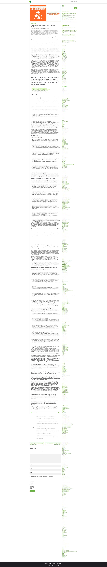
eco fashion (64, 212)
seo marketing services (65, 450)
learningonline (64, 330)
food (63, 245)
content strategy (64, 179)
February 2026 (64, 54)
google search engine (65, 273)
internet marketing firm (65, 302)
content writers (64, 181)
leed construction (64, 331)
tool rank (63, 508)
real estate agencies (65, 397)
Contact (49, 563)
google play (63, 269)
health (63, 282)
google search (64, 271)
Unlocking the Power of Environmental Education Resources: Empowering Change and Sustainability (69, 41)
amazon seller (64, 108)
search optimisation (65, 430)
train (63, 519)
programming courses (65, 392)
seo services (64, 454)
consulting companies (65, 173)
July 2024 (63, 74)
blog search (64, 141)
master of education (65, 350)
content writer (64, 180)
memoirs (63, 356)
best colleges (64, 127)
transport (63, 521)
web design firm (64, 540)
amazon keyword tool (65, 105)
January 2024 (64, 80)
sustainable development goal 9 (40, 433)
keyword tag (64, 322)
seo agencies (64, 435)
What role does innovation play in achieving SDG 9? (39, 91)
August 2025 (64, 60)
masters (63, 351)
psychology (63, 393)
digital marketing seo (65, 200)
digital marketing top (65, 203)
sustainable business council (66, 487)
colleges (63, 163)
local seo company (64, 336)
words (63, 549)
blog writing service (65, 143)
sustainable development (57, 431)
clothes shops (64, 160)
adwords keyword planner (66, 98)
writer (63, 553)
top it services (64, 510)
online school (64, 370)
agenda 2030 (64, 101)
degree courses (64, 187)
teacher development (65, 496)
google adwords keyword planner (67, 260)
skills (63, 471)
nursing (63, 367)
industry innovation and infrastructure (67, 290)
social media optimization (66, 477)
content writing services (65, 184)
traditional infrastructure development (41, 436)
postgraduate (64, 384)
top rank (63, 511)
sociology (63, 478)
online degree (64, 368)
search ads (63, 414)
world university (64, 552)
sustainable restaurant (65, 491)
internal (63, 292)
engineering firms (64, 232)
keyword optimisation (65, 310)
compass (63, 168)
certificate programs (65, 152)
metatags (63, 363)
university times (64, 532)
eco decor (63, 211)
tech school (63, 500)
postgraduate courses (65, 385)
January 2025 (64, 68)
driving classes (64, 206)
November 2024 (64, 70)
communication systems (39, 421)
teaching (63, 499)
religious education (65, 405)
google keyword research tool (66, 266)
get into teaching (64, 252)
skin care (63, 473)
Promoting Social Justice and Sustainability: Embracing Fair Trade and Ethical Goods (69, 31)
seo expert (63, 445)
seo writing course (64, 457)
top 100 (63, 509)
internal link (64, 293)
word (63, 548)
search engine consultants (66, 416)
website (63, 541)
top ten (63, 513)
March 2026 (64, 53)
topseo (63, 514)
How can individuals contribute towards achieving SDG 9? (40, 90)
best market (64, 129)
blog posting (64, 139)
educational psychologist (65, 222)
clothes (63, 159)
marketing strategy (65, 349)
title (62, 506)
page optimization (64, 377)
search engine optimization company (67, 424)
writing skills (64, 556)
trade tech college (64, 518)
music (63, 365)
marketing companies (65, 347)
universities (64, 530)
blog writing (64, 142)
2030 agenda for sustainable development (41, 416)
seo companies (64, 438)
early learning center (65, 209)
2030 (63, 89)
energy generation (56, 423)
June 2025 (63, 62)
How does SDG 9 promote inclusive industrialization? (39, 88)
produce (63, 388)
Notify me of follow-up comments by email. (32, 483)
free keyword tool (64, 248)
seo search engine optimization (66, 453)
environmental (64, 234)
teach (63, 492)
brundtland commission (65, 148)
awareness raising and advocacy (51, 416)
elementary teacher (65, 226)
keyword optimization (65, 311)
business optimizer (65, 151)
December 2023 (64, 81)
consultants (64, 172)
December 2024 (64, 69)
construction (64, 170)
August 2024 (64, 73)
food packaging (64, 246)
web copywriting (64, 539)
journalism (63, 307)
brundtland (64, 147)
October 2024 (64, 71)
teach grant (64, 494)
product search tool (65, 389)
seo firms (63, 447)
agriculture (63, 102)
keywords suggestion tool (65, 325)
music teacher (64, 366)
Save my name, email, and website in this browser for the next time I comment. (42, 476)
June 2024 (63, 75)
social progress (41, 431)
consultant (63, 171)
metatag (63, 362)
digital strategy (64, 205)
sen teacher (64, 433)
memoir (63, 355)
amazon (63, 104)
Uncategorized (64, 527)
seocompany (64, 458)
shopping (63, 469)
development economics (65, 190)
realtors (63, 404)
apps (63, 117)
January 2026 (64, 55)
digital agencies (64, 191)
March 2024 (64, 78)
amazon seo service (65, 109)
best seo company (64, 131)
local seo (63, 335)
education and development (66, 219)
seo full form (64, 448)
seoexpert (63, 459)
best (63, 126)
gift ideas (63, 253)
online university (64, 371)
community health (64, 165)
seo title (63, 455)
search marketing (64, 429)
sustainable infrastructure (48, 433)
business (63, 150)
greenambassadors (65, 27)
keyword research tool (65, 315)
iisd (62, 285)
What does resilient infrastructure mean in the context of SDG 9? (41, 89)
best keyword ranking (65, 128)
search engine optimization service (67, 427)
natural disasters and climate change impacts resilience (43, 428)
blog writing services (65, 144)
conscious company (65, 169)
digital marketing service (65, 201)
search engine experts (65, 417)
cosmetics (63, 186)
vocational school (64, 535)
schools (63, 410)
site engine (63, 470)
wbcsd (63, 536)
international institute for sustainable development (69, 295)
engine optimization (65, 230)
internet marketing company (66, 301)
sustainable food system (65, 490)
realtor (63, 403)
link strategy (64, 334)
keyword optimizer (65, 312)
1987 (63, 88)
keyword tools (64, 324)
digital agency (64, 192)
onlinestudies (64, 372)
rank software (64, 394)
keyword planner (64, 313)
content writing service (65, 183)
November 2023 (64, 82)
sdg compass (64, 412)
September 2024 (64, 72)
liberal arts (63, 332)
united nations (55, 436)
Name (31, 464)
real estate (63, 396)
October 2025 (64, 58)
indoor (63, 286)
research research (64, 407)
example (63, 241)
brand (63, 146)
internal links (64, 294)
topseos (63, 515)
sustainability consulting (65, 486)
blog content (64, 138)
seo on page (64, 452)
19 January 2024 (33, 23)
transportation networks (50, 436)
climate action (64, 158)
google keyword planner (65, 265)
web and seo (64, 537)
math (63, 352)
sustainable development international (67, 488)
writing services (64, 555)
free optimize (64, 249)
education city (64, 220)
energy (63, 227)
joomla (63, 305)
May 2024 (63, 76)
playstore (63, 383)
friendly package (64, 250)
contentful (63, 185)
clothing (63, 161)
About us (46, 563)
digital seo (63, 204)
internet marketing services (66, 303)
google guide (64, 264)
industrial (63, 287)
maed (63, 343)
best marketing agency (65, 130)
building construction (65, 149)
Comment (31, 452)
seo (62, 434)
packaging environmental (65, 375)
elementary (63, 224)
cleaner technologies (39, 418)
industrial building (65, 288)
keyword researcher (65, 316)
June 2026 (63, 50)
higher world (64, 283)
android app (64, 111)
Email (31, 468)
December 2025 (64, 56)
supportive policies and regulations (48, 431)
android (63, 110)
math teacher (64, 353)
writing (63, 554)
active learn (64, 91)
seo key (63, 449)
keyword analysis (64, 308)
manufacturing (64, 344)
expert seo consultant (65, 244)
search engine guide (65, 418)
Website (31, 472)
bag (62, 123)
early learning (64, 208)
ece (62, 210)
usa (62, 533)
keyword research (64, 314)
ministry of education (65, 364)
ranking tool (64, 395)
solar (63, 479)
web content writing (65, 538)
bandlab (63, 124)
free (62, 247)
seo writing (63, 456)
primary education (65, 387)
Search (63, 5)
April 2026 (63, 52)
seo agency (63, 436)
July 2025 (63, 61)
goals (63, 254)
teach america (64, 493)
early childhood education (66, 207)
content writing (64, 182)
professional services (65, 390)
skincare (63, 474)
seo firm (63, 446)
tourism (63, 517)
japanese (63, 304)
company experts (64, 166)
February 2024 (64, 79)
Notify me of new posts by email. (32, 487)
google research (64, 270)
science (63, 411)
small (63, 475)
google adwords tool (65, 262)
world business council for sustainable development (69, 551)
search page (64, 431)
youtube (63, 557)
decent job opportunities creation (47, 421)
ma (62, 342)
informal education (65, 291)
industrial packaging (65, 289)
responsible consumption (65, 408)
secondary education (65, 432)
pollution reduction (53, 428)
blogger (63, 145)
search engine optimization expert (67, 425)
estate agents (64, 240)
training (63, 520)
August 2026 (64, 48)
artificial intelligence (65, 121)
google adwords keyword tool (66, 261)
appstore (63, 118)
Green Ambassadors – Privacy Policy (57, 563)
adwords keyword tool (65, 99)
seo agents (63, 437)
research (63, 406)
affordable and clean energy (66, 100)
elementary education (65, 225)
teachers (63, 498)
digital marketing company (66, 199)
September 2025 (64, 59)
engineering (64, 231)
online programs (64, 369)
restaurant (63, 409)
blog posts (63, 140)
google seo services (65, 274)
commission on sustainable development (68, 164)
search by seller (64, 415)
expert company (64, 243)
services (63, 466)
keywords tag (64, 326)
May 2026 (63, 51)
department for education (66, 188)
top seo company (64, 512)
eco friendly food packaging (66, 213)
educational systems (65, 223)
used (63, 534)
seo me (63, 451)
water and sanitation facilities (40, 438)
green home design (65, 281)
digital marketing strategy (66, 202)
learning (63, 329)
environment (64, 233)
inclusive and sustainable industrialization (41, 426)
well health (63, 547)
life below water (64, 333)
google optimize (64, 268)
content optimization (65, 178)
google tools (64, 275)
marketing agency (64, 346)
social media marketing (65, 476)
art (62, 119)
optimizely (63, 374)
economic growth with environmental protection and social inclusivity (45, 423)
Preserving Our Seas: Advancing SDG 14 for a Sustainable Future (53, 444)
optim (63, 373)
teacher (63, 495)
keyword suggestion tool (65, 321)
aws (62, 122)
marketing (63, 345)
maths (63, 354)
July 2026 (63, 49)
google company (64, 263)
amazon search (64, 107)
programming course (65, 391)
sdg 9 (37, 431)
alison (63, 103)
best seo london (64, 132)
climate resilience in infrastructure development (48, 418)
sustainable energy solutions (66, 489)
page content (64, 376)
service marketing (64, 465)
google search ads (64, 272)
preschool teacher (64, 386)
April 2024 (63, 77)
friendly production (65, 251)
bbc (62, 125)
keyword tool (64, 323)
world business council (65, 550)
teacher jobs (64, 497)
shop (63, 468)
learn (63, 328)
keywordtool (64, 327)
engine (63, 228)
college (63, 162)
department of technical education (67, 189)
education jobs (64, 221)
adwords (63, 97)
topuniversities (64, 516)
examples (63, 242)
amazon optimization (65, 106)
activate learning (64, 90)
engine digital (64, 229)
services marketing (65, 467)
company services (64, 167)
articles (63, 120)
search (63, 413)
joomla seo (63, 306)
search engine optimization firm (66, 426)
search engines (64, 428)
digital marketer (64, 193)
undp (63, 528)
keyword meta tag (64, 309)
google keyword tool (65, 267)
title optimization (64, 507)
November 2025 (64, 57)
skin (62, 472)
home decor (64, 284)
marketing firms (64, 348)
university (63, 531)
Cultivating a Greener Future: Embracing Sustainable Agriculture (36, 444)
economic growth (55, 421)
